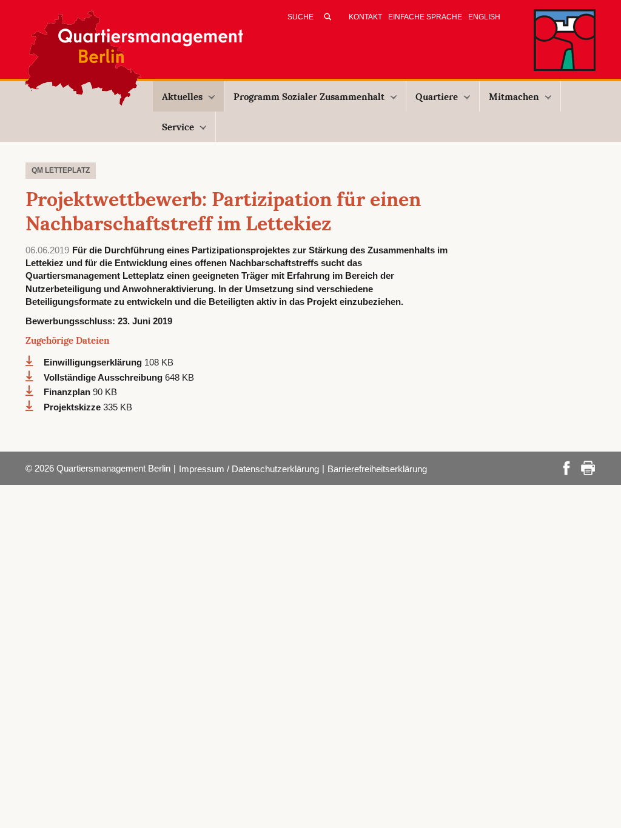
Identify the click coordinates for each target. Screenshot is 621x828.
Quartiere (436, 96)
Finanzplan (68, 392)
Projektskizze (73, 407)
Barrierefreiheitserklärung (377, 469)
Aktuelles (182, 96)
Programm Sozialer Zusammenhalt (308, 96)
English (484, 17)
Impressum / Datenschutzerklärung (249, 469)
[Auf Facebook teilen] (566, 467)
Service (178, 127)
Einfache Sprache (425, 17)
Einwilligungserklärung (94, 362)
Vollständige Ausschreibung (104, 377)
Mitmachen (514, 96)
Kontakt (365, 17)
